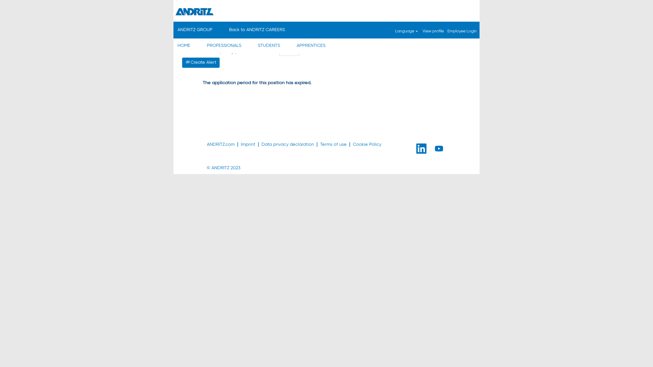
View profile (433, 31)
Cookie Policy (367, 144)
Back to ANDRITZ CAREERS (257, 30)
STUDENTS (269, 45)
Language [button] (405, 31)
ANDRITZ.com (221, 144)
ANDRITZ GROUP (195, 30)
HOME (184, 45)
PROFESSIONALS (224, 45)
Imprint (248, 144)
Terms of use (333, 144)
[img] (326, 11)
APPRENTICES (311, 45)
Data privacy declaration (287, 144)
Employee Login (462, 31)
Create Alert (202, 62)
